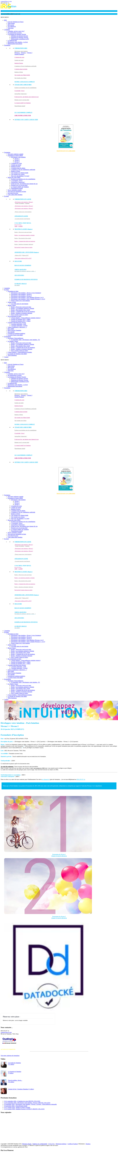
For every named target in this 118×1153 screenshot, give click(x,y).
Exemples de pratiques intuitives (26, 279)
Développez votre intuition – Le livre (18, 42)
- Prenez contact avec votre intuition (23, 211)
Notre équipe (11, 23)
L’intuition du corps (16, 163)
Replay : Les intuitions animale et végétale (25, 235)
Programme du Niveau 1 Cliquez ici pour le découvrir (59, 855)
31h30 (20, 226)
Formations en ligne (13, 291)
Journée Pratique (19, 54)
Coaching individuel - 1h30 (18, 324)
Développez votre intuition (21, 51)
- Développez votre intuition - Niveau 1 (24, 202)
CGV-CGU (51, 1144)
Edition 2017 (25, 255)
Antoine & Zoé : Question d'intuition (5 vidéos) (21, 1089)
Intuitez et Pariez (19, 72)
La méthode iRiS (12, 40)
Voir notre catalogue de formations (10, 1055)
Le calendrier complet (23, 112)
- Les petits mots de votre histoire (22, 218)
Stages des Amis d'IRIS (14, 177)
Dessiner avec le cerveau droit (22, 100)
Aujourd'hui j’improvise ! (18, 182)
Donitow (88, 1144)
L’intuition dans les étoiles (18, 168)
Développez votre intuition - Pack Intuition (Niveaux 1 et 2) (27, 297)
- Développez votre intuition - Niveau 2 (24, 206)
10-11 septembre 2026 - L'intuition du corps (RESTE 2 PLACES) (22, 1101)
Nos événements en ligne (14, 316)
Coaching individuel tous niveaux (17, 322)
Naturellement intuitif (20, 106)
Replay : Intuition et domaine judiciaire (24, 244)
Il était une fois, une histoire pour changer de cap (27, 96)
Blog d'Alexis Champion (23, 265)
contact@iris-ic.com (6, 1)
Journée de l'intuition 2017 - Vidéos (20, 321)
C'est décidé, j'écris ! (20, 90)
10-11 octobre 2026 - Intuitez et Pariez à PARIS (17, 1107)
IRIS (5, 20)
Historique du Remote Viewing (19, 37)
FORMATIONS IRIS (21, 48)
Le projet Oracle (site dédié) (15, 335)
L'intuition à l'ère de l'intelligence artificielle (25, 66)
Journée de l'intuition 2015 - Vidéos (20, 319)
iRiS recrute (11, 25)
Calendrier (7, 288)
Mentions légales (26, 1144)
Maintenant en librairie (66, 151)
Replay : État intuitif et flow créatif (23, 238)
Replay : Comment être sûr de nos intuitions (25, 241)
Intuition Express (19, 63)
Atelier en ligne (12, 302)
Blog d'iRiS (11, 328)
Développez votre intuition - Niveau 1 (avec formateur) (26, 293)
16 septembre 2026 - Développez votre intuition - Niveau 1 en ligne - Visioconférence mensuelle (30, 1104)
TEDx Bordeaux (12, 355)
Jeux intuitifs (19, 275)
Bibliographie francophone (15, 43)
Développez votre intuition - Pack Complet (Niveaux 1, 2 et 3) (28, 299)
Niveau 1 (17, 52)
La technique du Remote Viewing (17, 34)
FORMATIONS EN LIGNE (23, 199)
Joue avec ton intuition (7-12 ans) (20, 176)
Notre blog (10, 28)
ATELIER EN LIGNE (21, 216)
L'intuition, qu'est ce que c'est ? (16, 31)
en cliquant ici (45, 779)
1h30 (16, 226)
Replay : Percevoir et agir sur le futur (23, 232)
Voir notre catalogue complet (15, 154)
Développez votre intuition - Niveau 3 (21, 296)
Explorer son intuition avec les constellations (25, 87)
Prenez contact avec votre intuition (20, 300)
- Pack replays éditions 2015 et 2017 (23, 258)
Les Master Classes (13, 341)
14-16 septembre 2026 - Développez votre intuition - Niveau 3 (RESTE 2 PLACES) (27, 1102)
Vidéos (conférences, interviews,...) (17, 327)
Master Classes (12, 305)
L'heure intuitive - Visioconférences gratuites (20, 352)
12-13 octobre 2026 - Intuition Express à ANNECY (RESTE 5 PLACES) (24, 1109)
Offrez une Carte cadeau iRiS (26, 119)
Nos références (12, 26)
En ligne (6, 196)
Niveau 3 (29, 52)
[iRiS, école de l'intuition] (8, 8)
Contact (6, 357)
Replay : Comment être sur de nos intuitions (23, 311)
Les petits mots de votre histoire (19, 303)
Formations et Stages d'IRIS (15, 155)
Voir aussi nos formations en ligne (17, 191)
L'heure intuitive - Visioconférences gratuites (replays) (25, 318)
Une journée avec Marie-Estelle (22, 75)
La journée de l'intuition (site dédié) (17, 354)
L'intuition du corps (19, 57)
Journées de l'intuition (27, 252)
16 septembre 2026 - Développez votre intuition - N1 (25, 339)
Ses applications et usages (15, 32)
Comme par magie (19, 60)
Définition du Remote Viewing (19, 36)
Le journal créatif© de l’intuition (20, 187)
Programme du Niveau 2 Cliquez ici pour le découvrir (59, 917)
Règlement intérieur (61, 1144)
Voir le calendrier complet (15, 190)
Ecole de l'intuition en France (15, 21)
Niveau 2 (23, 52)
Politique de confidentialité (40, 1144)
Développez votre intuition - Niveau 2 (21, 294)
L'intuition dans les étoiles (21, 69)
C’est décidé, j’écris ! (17, 180)
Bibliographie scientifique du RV (20, 39)
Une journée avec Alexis (20, 78)
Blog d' (18, 261)
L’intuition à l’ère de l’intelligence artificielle (23, 169)
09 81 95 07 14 (81, 779)
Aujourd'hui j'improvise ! (21, 93)
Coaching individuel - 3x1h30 (19, 325)
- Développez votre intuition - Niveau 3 (24, 208)
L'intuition (7, 29)
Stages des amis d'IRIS (23, 84)
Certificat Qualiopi (73, 1144)
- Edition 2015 (18, 255)
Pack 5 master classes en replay (19, 314)
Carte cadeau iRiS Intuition (15, 194)
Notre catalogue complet (25, 81)
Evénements (7, 336)
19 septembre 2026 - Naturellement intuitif (15, 1106)
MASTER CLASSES (23, 229)
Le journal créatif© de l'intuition (23, 103)
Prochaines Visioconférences (15, 338)
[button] (5, 17)
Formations (7, 45)
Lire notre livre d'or (23, 115)
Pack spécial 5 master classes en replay (23, 247)
